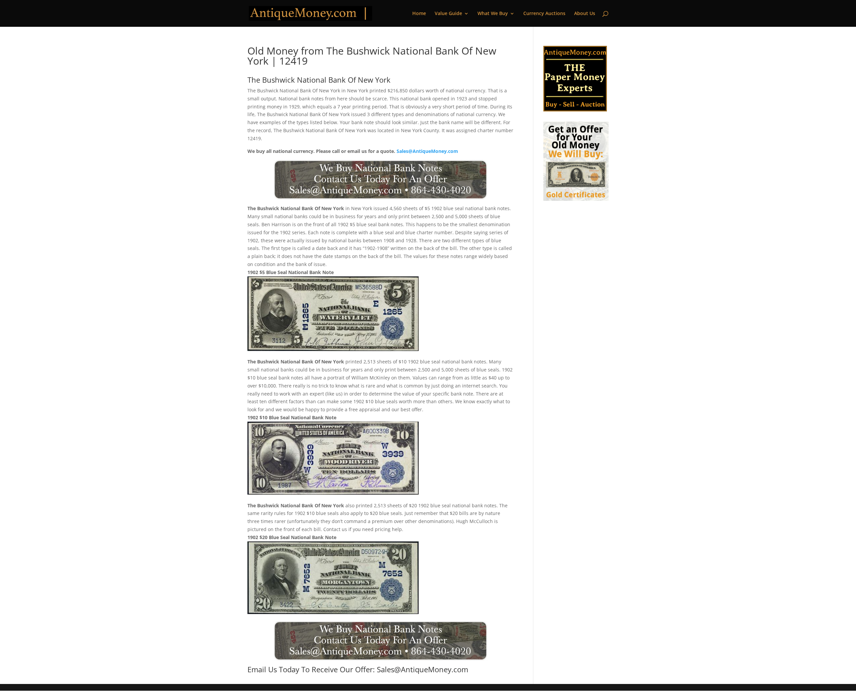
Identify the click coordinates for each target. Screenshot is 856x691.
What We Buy (492, 13)
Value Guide (448, 13)
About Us (584, 13)
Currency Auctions (544, 13)
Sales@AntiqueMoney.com (427, 151)
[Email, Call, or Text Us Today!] (380, 180)
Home (419, 13)
